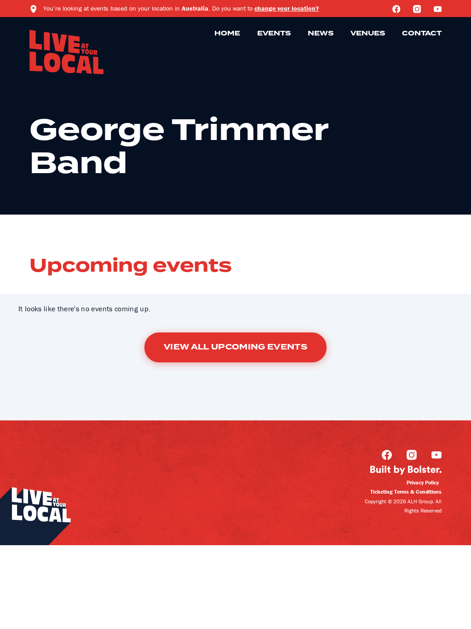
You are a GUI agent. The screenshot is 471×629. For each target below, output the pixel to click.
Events (274, 34)
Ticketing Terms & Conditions (406, 491)
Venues (367, 34)
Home (227, 34)
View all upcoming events (235, 347)
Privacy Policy (423, 482)
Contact (422, 34)
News (320, 34)
